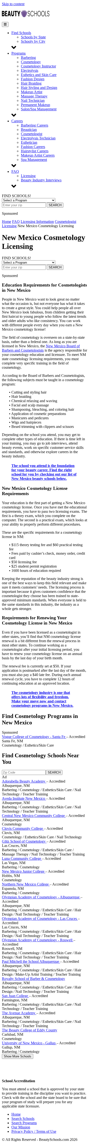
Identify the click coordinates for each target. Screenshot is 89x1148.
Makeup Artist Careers (38, 155)
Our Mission (20, 1127)
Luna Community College (22, 858)
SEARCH (55, 205)
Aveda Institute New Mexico (24, 798)
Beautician (29, 130)
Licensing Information (37, 222)
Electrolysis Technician (38, 138)
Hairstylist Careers (34, 151)
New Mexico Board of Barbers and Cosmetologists (41, 348)
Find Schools (21, 33)
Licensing (28, 176)
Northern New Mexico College (26, 884)
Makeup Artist (31, 92)
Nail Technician (33, 100)
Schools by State (33, 37)
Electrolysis (29, 70)
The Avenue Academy (19, 1013)
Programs (18, 53)
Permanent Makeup (35, 105)
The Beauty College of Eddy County (29, 1030)
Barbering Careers (34, 125)
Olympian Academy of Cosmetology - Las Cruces (40, 919)
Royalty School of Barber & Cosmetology (33, 979)
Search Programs (24, 1123)
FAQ (15, 171)
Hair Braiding (31, 83)
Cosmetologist (31, 134)
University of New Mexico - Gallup (29, 1043)
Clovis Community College (23, 828)
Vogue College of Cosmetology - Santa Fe (34, 737)
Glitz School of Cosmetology (24, 841)
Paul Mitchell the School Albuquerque (31, 961)
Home (6, 222)
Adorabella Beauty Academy (24, 781)
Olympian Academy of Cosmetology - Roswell (37, 940)
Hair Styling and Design (39, 88)
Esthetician (29, 142)
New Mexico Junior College (23, 871)
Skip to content (13, 4)
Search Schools (22, 1119)
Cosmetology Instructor (38, 66)
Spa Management (34, 160)
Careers (17, 121)
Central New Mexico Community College (34, 816)
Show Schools (17, 1056)
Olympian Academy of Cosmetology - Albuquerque (41, 897)
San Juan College (15, 996)
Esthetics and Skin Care (38, 75)
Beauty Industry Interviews (41, 180)
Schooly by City (33, 41)
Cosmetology (31, 62)
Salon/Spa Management (38, 109)
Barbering (28, 58)
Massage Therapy (34, 96)
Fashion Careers (33, 147)
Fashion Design (32, 79)
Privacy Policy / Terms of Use (33, 1131)
